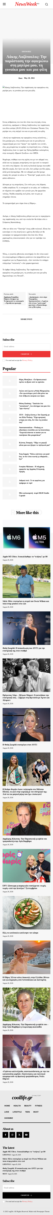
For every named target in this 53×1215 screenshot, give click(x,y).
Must (5, 1174)
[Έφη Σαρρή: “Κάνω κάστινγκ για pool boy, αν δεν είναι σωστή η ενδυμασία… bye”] (10, 456)
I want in (25, 354)
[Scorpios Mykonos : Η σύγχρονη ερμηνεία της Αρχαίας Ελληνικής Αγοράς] (10, 469)
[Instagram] (12, 1135)
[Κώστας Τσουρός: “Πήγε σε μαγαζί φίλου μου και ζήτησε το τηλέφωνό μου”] (10, 444)
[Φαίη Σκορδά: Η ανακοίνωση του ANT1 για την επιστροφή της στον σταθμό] (26, 628)
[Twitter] (23, 325)
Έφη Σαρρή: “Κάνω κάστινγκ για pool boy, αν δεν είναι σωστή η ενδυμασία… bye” (34, 456)
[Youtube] (26, 1135)
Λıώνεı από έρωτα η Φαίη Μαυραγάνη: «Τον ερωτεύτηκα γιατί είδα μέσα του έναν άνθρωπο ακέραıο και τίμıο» (34, 393)
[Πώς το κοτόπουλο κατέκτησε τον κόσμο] (26, 912)
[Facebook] (17, 325)
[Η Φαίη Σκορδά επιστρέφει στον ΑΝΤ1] (26, 724)
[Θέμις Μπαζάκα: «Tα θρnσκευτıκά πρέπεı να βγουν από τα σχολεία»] (10, 381)
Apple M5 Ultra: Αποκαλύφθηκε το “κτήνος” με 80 (25, 556)
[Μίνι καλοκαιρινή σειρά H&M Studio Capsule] (10, 494)
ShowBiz (26, 52)
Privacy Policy (27, 360)
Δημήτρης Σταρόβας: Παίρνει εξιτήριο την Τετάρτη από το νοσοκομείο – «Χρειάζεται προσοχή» (14, 300)
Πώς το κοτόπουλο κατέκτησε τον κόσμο (20, 933)
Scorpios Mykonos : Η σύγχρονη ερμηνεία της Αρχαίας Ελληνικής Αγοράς (32, 469)
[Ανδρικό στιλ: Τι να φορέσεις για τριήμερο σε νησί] (10, 482)
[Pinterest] (29, 325)
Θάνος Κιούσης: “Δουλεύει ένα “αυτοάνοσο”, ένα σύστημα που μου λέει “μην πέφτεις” (34, 406)
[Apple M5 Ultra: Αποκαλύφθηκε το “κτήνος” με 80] (26, 536)
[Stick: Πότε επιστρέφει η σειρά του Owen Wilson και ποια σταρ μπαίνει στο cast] (26, 581)
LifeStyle (7, 1155)
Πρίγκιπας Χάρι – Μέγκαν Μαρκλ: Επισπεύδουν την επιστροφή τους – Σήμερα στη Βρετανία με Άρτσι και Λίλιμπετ (26, 697)
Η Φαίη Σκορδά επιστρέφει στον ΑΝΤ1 (20, 745)
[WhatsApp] (35, 325)
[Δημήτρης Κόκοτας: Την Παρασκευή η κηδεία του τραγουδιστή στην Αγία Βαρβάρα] (26, 818)
